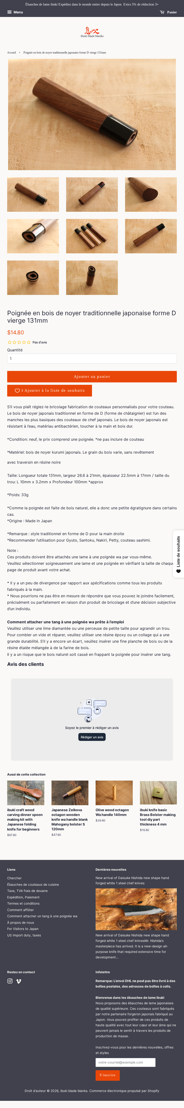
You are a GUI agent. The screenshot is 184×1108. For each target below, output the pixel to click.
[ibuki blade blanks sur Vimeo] (18, 982)
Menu (18, 12)
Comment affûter (20, 910)
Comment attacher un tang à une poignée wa (42, 916)
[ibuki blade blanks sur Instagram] (9, 982)
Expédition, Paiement (23, 897)
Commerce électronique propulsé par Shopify (124, 1091)
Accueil (11, 52)
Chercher (14, 878)
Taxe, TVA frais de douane (27, 891)
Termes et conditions (23, 903)
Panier (171, 12)
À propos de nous (20, 922)
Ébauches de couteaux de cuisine (33, 884)
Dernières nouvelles (111, 869)
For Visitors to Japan (23, 929)
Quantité (15, 350)
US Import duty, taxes (24, 935)
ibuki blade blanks (73, 1091)
